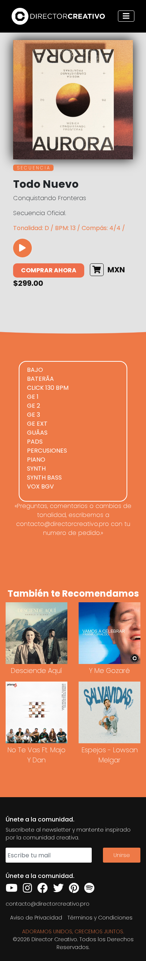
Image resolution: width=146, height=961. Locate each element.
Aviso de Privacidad (36, 917)
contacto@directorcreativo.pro (47, 904)
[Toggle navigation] (126, 16)
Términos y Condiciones (100, 917)
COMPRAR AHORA (48, 270)
